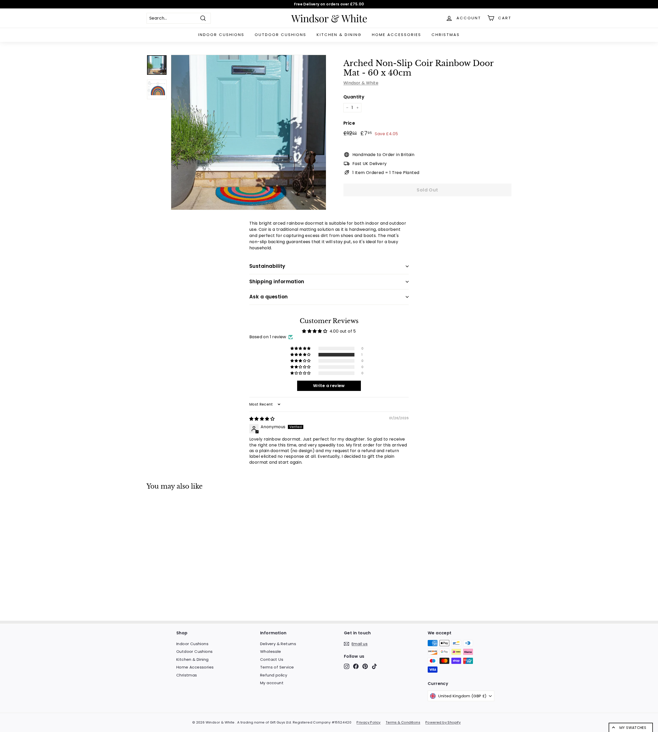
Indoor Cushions (221, 34)
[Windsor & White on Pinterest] (365, 666)
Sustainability (267, 266)
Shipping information (276, 281)
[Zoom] (248, 132)
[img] (262, 419)
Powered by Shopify (443, 722)
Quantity (353, 97)
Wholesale (270, 651)
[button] (301, 354)
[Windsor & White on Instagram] (346, 666)
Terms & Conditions (403, 722)
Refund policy (273, 675)
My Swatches (632, 727)
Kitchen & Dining (339, 34)
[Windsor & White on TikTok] (374, 666)
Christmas (446, 34)
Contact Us (271, 659)
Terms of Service (277, 667)
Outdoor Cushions (280, 34)
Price (349, 123)
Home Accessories (396, 34)
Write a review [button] (329, 386)
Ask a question (268, 296)
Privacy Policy (369, 722)
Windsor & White (360, 83)
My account (272, 682)
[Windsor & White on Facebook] (356, 666)
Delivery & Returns (278, 643)
